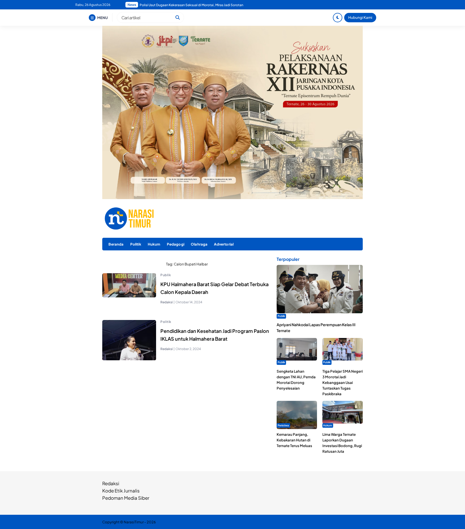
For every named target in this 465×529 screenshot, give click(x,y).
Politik (135, 244)
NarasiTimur (134, 522)
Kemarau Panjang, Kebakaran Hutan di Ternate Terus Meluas (294, 440)
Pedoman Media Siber (125, 498)
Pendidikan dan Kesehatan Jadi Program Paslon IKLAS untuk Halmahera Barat (214, 335)
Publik (165, 275)
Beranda (116, 244)
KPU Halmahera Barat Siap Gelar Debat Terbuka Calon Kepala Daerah (214, 288)
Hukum (154, 244)
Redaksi (110, 483)
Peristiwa (283, 425)
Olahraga (199, 244)
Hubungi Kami (360, 17)
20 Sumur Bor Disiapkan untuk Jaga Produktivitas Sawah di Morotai (191, 5)
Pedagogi (175, 244)
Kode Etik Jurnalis (121, 491)
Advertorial (224, 244)
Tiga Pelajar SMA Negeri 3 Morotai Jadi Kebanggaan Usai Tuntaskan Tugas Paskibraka (342, 382)
